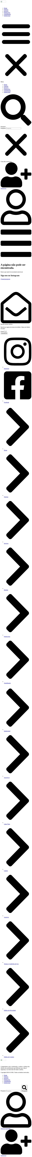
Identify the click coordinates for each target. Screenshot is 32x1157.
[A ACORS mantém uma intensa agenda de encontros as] (27, 289)
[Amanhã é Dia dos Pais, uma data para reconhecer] (27, 284)
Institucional (7, 15)
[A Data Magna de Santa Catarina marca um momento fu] (12, 284)
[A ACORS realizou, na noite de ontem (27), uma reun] (20, 289)
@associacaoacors (5, 279)
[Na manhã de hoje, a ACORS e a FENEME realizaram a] (12, 289)
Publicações (7, 12)
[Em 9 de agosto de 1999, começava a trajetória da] (20, 284)
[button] (16, 50)
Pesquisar (3, 128)
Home (5, 8)
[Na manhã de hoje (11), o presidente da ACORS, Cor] (4, 284)
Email (2, 331)
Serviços (6, 11)
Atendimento (7, 14)
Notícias (6, 9)
